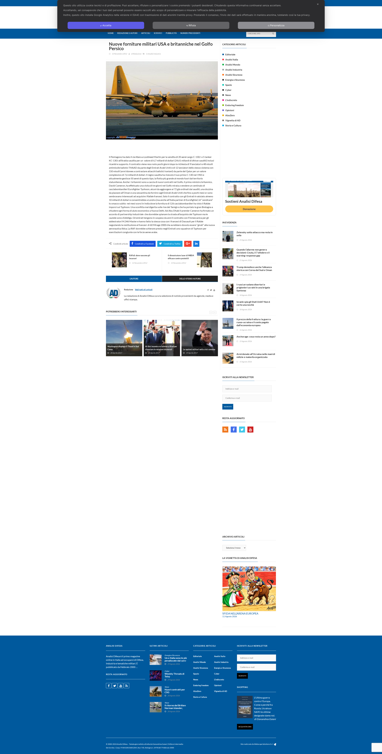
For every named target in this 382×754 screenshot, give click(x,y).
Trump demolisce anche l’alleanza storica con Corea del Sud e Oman (254, 268)
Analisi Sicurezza (233, 74)
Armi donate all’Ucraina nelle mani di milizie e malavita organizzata (256, 355)
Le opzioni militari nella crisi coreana (199, 349)
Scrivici (158, 33)
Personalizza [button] (277, 25)
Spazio (228, 85)
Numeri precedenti (190, 33)
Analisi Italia (231, 59)
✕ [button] (318, 4)
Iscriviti (228, 406)
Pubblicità (171, 33)
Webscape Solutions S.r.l (263, 744)
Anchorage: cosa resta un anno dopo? (256, 336)
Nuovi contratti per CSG (175, 691)
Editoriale (230, 54)
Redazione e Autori (127, 33)
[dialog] (191, 16)
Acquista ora (244, 727)
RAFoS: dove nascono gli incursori (139, 257)
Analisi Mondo (232, 64)
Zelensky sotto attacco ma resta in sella (255, 234)
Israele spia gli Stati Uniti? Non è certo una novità (253, 303)
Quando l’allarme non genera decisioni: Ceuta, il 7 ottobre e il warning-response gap (253, 252)
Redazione (137, 54)
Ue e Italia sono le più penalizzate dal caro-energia (176, 661)
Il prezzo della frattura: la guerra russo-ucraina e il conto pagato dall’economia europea (254, 322)
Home (111, 33)
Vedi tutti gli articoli (144, 289)
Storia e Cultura (233, 125)
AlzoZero (230, 115)
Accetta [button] (107, 25)
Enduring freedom (234, 105)
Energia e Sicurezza (235, 79)
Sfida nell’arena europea (240, 613)
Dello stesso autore (190, 278)
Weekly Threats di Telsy (174, 675)
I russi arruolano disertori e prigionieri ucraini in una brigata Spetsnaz (253, 287)
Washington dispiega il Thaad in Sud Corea (123, 347)
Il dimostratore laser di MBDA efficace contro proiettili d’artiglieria (181, 258)
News (228, 95)
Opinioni (229, 110)
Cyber (228, 90)
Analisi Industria (154, 54)
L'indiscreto (231, 100)
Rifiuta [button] (192, 25)
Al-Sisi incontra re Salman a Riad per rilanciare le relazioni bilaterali (161, 347)
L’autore (134, 278)
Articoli (145, 33)
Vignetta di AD (232, 120)
